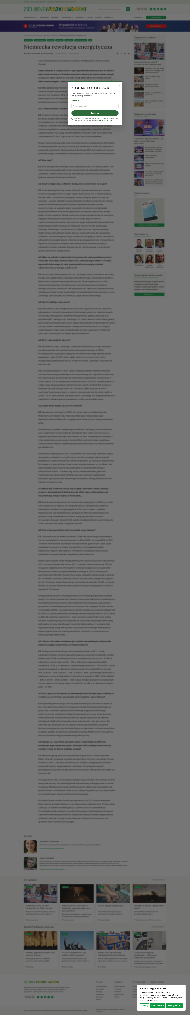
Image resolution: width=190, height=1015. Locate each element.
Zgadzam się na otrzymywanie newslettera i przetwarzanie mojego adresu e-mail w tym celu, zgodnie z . (96, 119)
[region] (161, 998)
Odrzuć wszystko (157, 1006)
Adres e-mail (76, 101)
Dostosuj (145, 1006)
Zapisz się (95, 113)
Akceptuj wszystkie (174, 1006)
